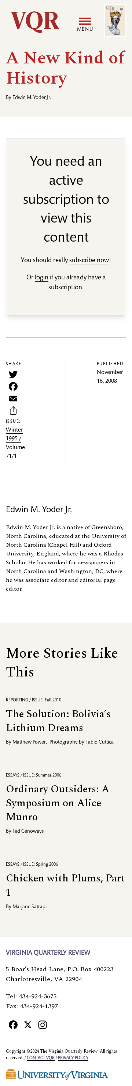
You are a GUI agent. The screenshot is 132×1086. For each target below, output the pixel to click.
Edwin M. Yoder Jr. (31, 97)
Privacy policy (73, 1058)
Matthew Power (29, 742)
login (41, 278)
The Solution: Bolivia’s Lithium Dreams (58, 721)
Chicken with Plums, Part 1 (65, 885)
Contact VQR (41, 1058)
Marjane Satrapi (29, 907)
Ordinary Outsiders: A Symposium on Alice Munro (57, 803)
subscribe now (89, 260)
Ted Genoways (28, 831)
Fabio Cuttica (99, 742)
